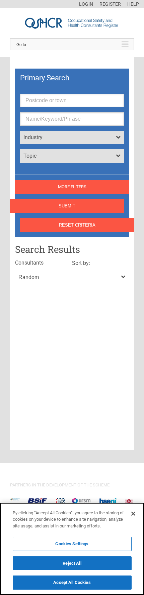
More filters (72, 186)
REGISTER (110, 4)
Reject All (72, 563)
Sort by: (81, 263)
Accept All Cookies (71, 582)
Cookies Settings (71, 543)
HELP (133, 4)
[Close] (133, 513)
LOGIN (86, 4)
